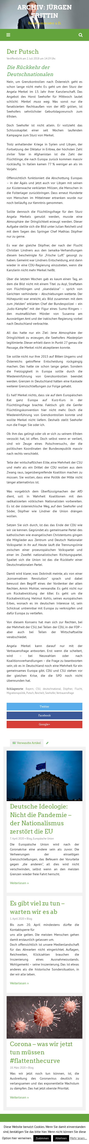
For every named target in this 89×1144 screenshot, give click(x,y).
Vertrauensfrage (65, 692)
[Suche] (81, 35)
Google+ (44, 724)
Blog (29, 838)
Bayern (30, 688)
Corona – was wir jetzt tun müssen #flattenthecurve (41, 1052)
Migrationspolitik (16, 692)
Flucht (78, 688)
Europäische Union (43, 838)
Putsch (30, 692)
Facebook (44, 715)
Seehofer (50, 692)
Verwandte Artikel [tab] (29, 742)
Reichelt (39, 692)
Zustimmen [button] (42, 1138)
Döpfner (67, 688)
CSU (38, 688)
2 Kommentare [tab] (59, 742)
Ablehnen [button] (61, 1138)
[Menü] (8, 35)
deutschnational (52, 688)
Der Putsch (23, 51)
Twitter (44, 706)
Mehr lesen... (78, 1138)
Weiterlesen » (19, 883)
